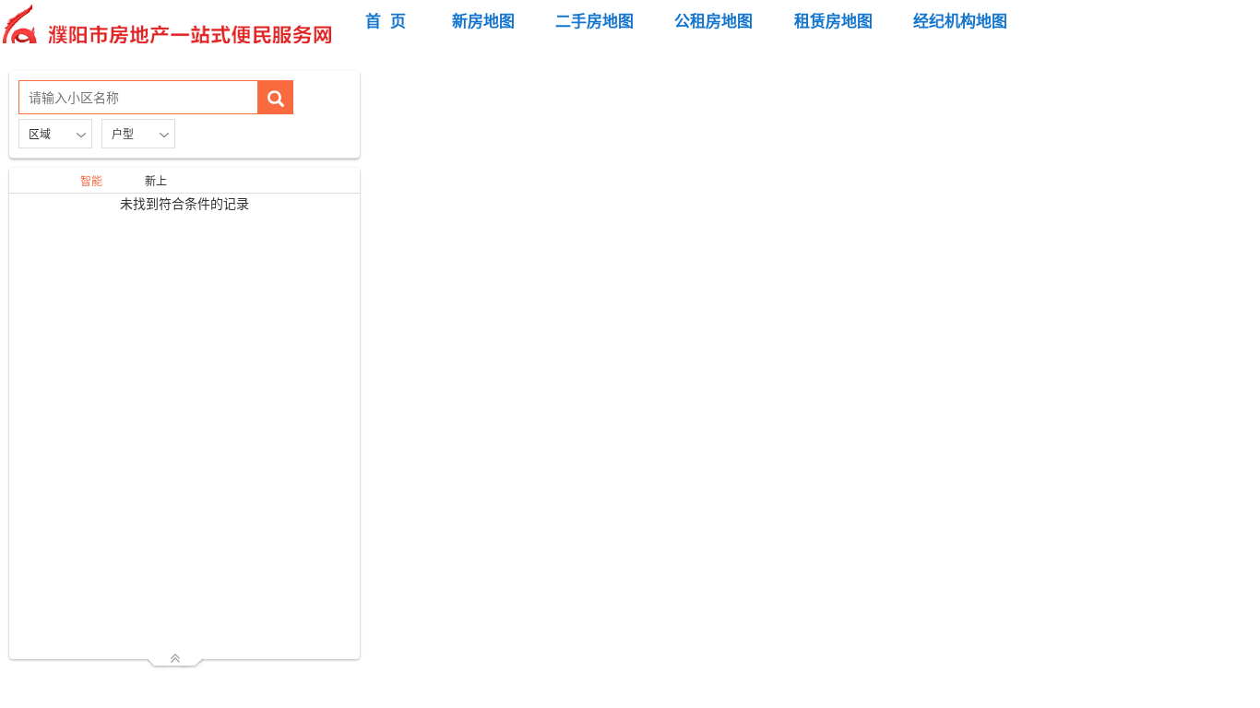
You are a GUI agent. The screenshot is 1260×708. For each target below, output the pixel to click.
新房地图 (483, 20)
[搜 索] (275, 97)
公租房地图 (713, 20)
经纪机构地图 (960, 20)
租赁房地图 (833, 20)
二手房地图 (594, 20)
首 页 (385, 20)
